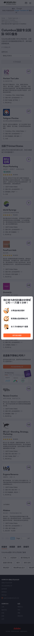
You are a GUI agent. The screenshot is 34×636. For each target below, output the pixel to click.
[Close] (30, 298)
